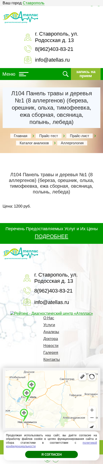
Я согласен (51, 454)
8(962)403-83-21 (54, 49)
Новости (50, 346)
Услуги (49, 325)
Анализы (51, 332)
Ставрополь (33, 3)
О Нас (48, 318)
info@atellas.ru (52, 60)
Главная (20, 136)
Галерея (50, 353)
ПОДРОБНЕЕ (51, 236)
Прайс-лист (79, 136)
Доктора (50, 339)
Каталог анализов (34, 143)
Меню (8, 74)
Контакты (51, 359)
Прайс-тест (48, 136)
